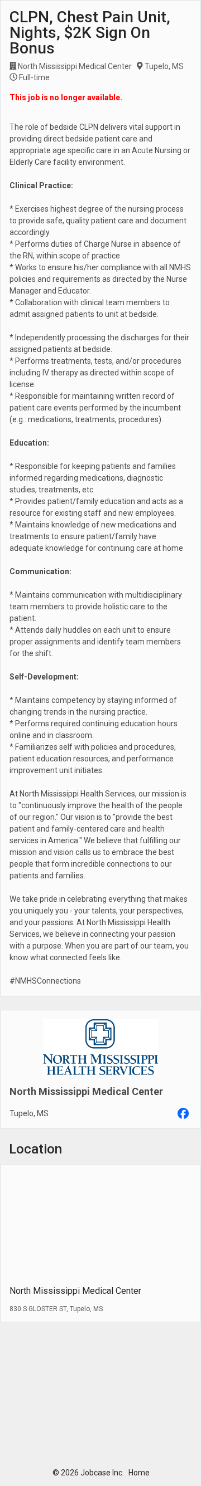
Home (139, 1472)
